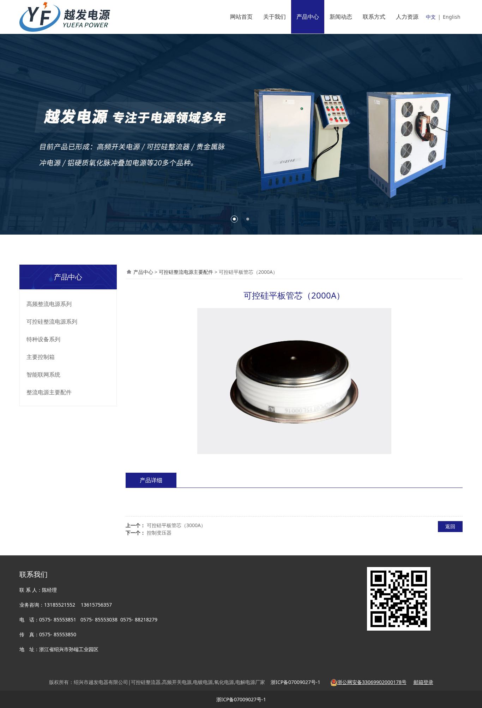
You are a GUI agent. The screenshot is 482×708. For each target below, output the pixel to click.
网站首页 (241, 16)
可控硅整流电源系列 (51, 321)
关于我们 (274, 16)
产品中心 (307, 16)
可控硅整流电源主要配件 (186, 272)
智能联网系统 (43, 374)
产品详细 (151, 480)
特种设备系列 (43, 339)
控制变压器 (159, 532)
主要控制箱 (40, 357)
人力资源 (407, 16)
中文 (431, 16)
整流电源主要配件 (49, 392)
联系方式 (374, 16)
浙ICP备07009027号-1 (241, 699)
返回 (450, 526)
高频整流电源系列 (49, 304)
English (451, 16)
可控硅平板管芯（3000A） (176, 525)
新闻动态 (341, 16)
